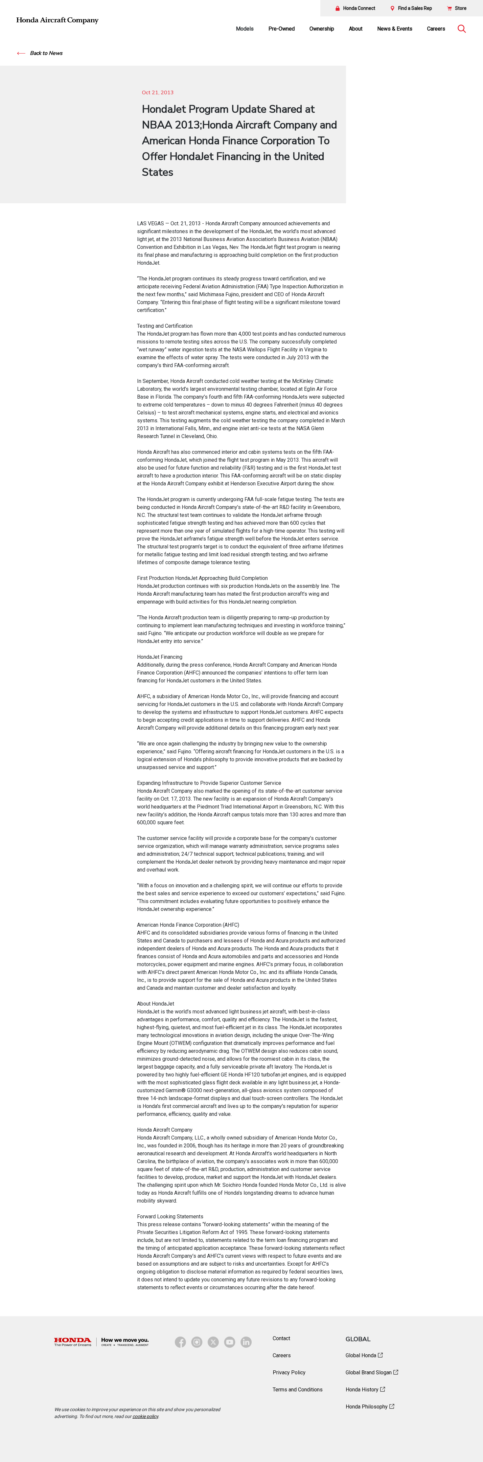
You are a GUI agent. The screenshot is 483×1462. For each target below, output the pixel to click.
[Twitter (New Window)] (213, 1342)
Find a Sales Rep (415, 8)
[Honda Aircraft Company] (57, 20)
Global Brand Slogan (369, 1372)
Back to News (45, 53)
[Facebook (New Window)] (180, 1342)
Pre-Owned (281, 29)
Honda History (362, 1389)
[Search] (461, 28)
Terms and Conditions (298, 1389)
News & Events (394, 29)
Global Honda (361, 1355)
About (355, 29)
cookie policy (145, 1416)
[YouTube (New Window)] (229, 1342)
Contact (281, 1338)
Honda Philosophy (367, 1407)
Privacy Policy (289, 1372)
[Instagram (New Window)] (196, 1342)
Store (461, 8)
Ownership (322, 29)
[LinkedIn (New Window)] (246, 1342)
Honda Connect (359, 8)
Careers (436, 29)
